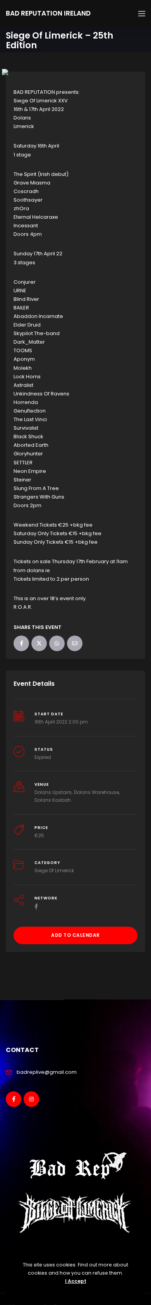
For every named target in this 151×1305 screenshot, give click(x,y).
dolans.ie (38, 570)
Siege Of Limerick (54, 870)
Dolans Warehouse (96, 792)
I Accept (75, 1281)
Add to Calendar (75, 935)
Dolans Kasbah (52, 800)
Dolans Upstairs (53, 792)
